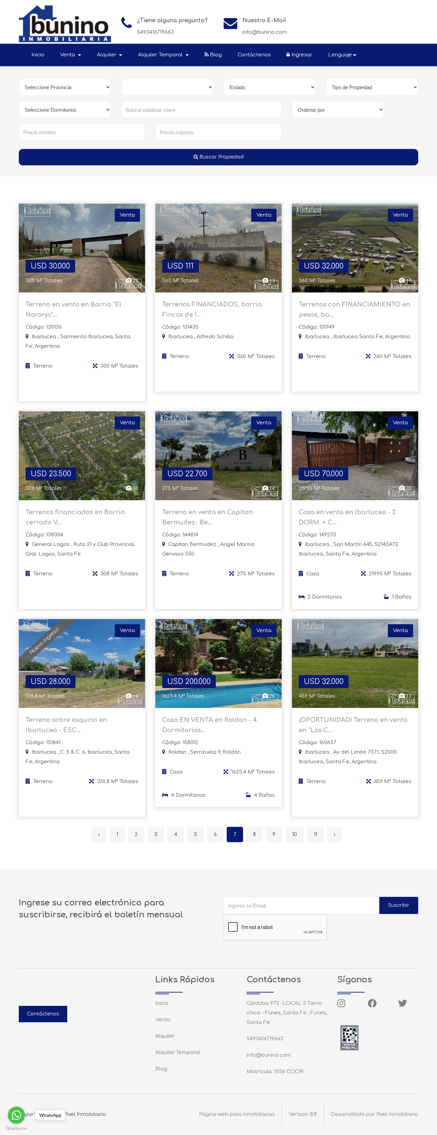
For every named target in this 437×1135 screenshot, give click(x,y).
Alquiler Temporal (177, 1052)
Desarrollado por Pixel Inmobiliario (374, 1114)
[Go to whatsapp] (16, 1115)
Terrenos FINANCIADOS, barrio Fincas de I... (212, 309)
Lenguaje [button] (340, 55)
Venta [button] (68, 55)
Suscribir (398, 905)
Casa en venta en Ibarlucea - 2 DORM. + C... (347, 517)
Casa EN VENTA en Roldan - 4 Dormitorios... (209, 725)
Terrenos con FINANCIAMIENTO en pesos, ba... (354, 309)
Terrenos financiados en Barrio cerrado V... (75, 517)
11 (315, 834)
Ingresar (301, 55)
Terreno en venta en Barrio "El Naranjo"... (74, 309)
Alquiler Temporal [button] (161, 55)
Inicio (37, 55)
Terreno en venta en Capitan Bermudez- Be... (207, 517)
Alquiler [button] (107, 55)
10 (294, 834)
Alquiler (165, 1036)
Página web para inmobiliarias (237, 1114)
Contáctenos (254, 55)
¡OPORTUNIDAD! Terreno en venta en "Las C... (353, 725)
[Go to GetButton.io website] (16, 1128)
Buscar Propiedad (221, 157)
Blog (215, 55)
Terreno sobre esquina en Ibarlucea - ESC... (66, 725)
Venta (162, 1020)
